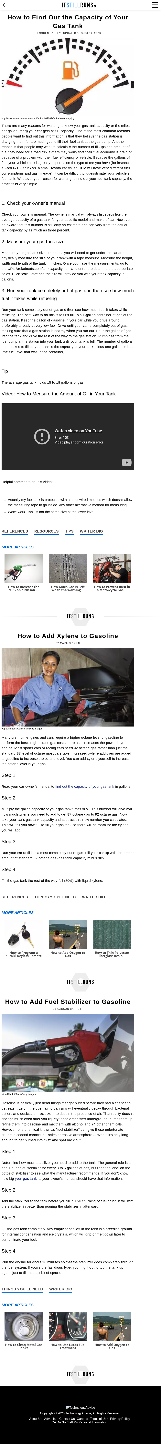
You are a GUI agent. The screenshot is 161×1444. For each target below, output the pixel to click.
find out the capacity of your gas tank (84, 786)
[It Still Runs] (79, 5)
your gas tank (26, 1179)
